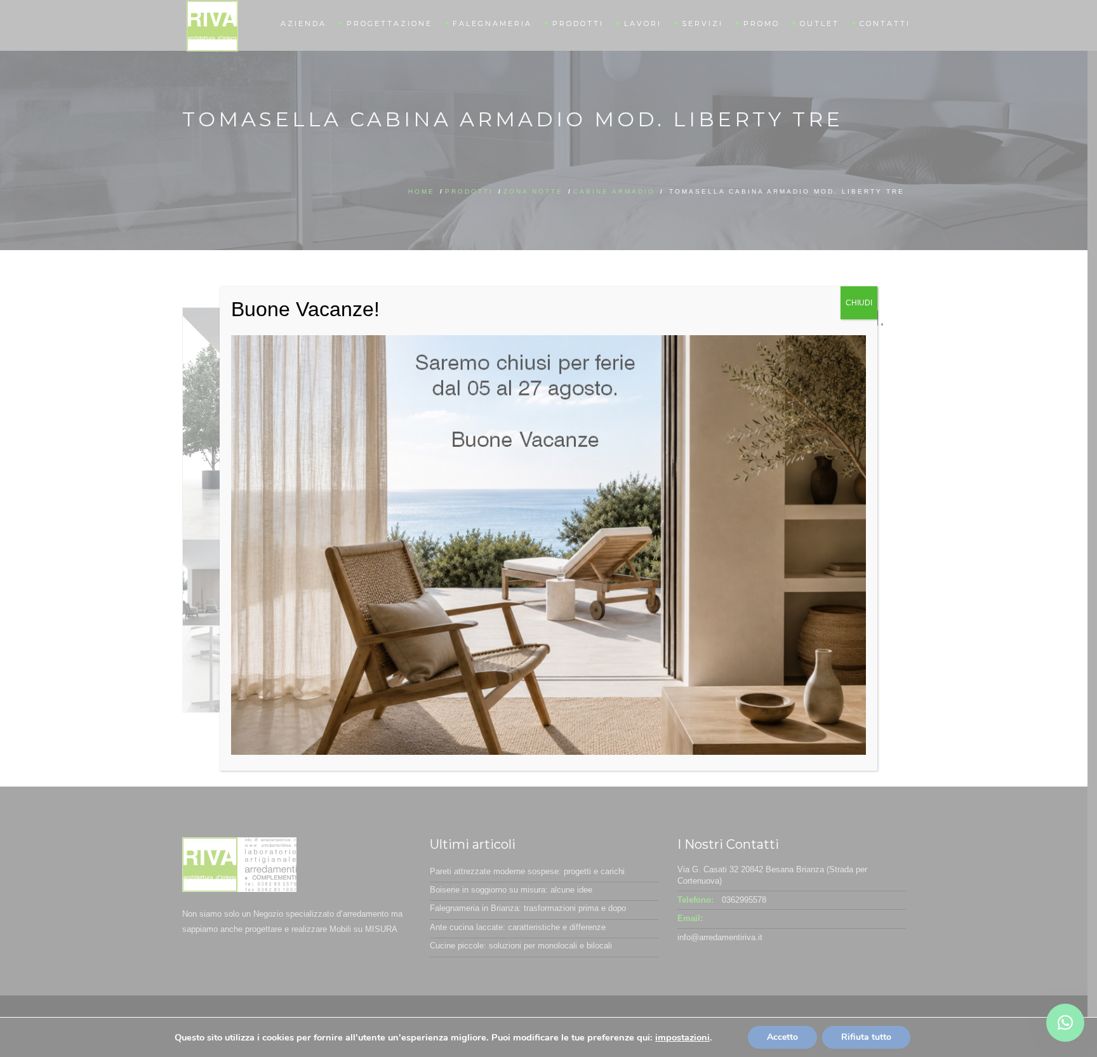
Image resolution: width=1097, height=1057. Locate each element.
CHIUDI (859, 302)
